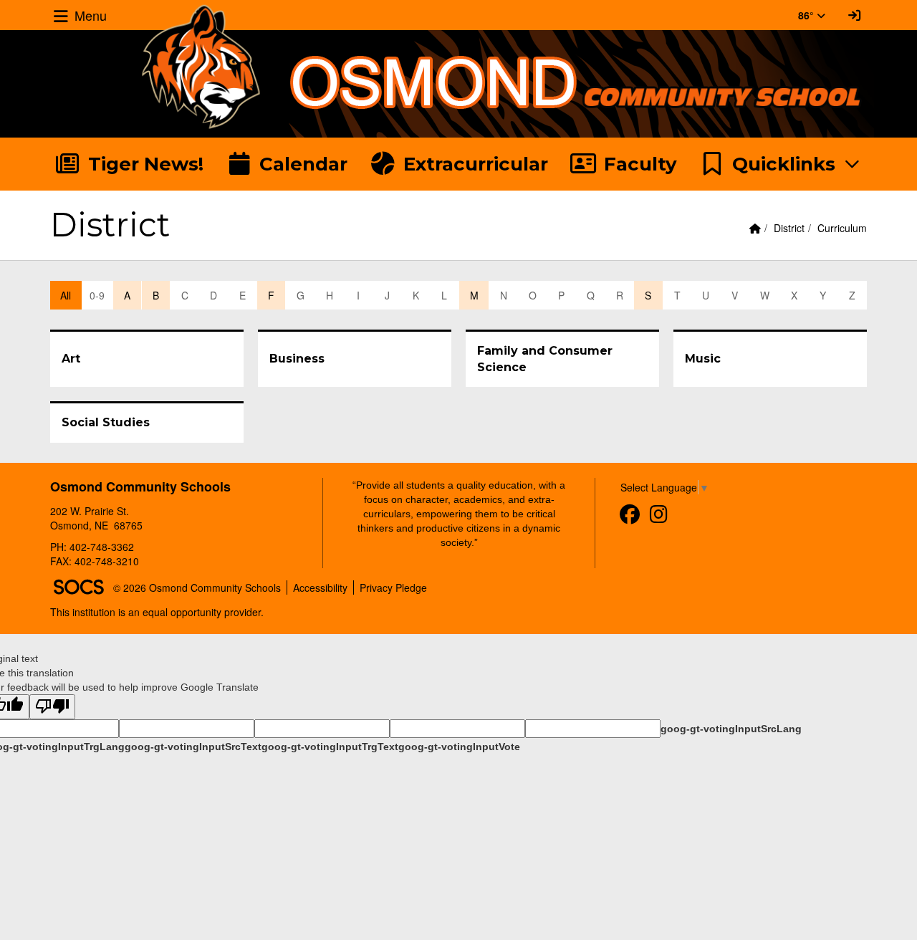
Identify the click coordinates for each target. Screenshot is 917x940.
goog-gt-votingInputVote (459, 746)
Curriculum (842, 228)
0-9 (97, 295)
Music (703, 358)
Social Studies (106, 422)
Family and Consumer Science (545, 359)
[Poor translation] (52, 706)
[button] (780, 164)
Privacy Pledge (393, 587)
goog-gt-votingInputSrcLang (731, 728)
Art (71, 358)
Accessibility (320, 587)
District (789, 228)
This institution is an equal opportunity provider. (157, 612)
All (65, 295)
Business (297, 358)
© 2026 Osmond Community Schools (197, 587)
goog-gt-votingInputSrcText (193, 746)
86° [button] (807, 15)
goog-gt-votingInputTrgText (329, 746)
